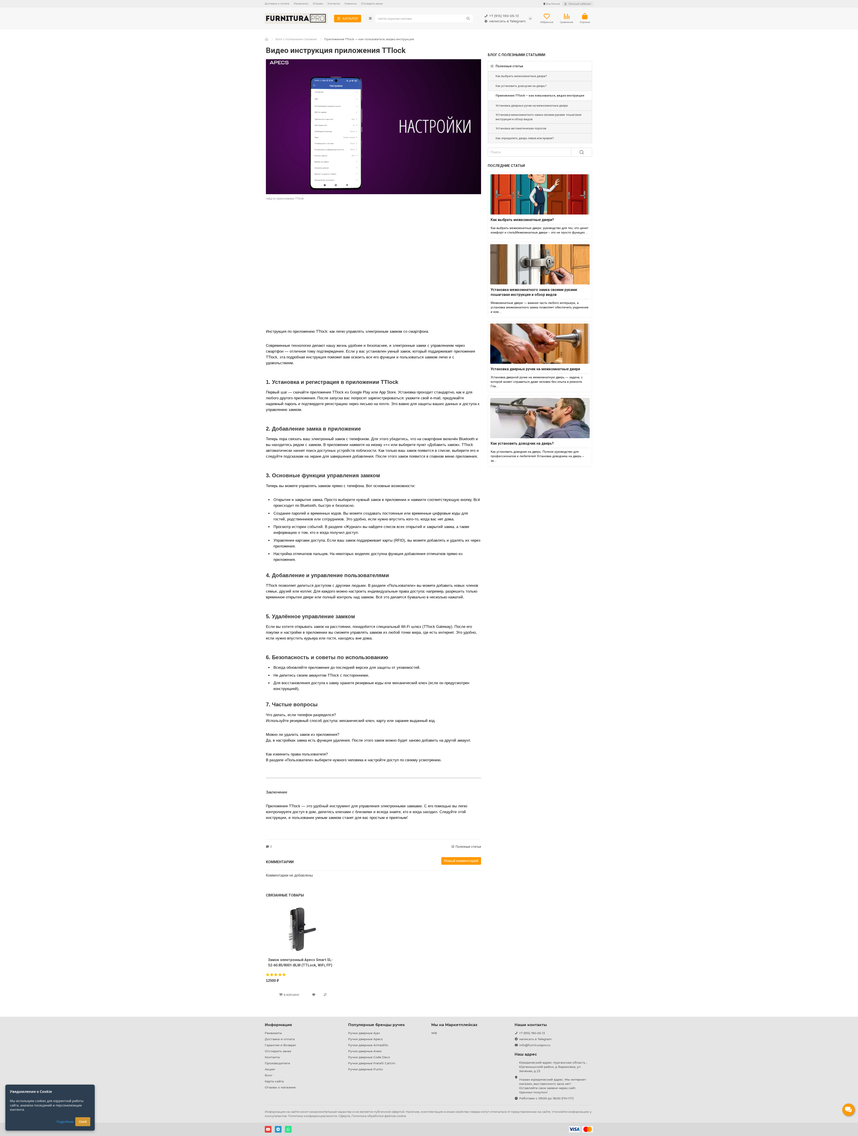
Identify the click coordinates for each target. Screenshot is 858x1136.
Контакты (334, 3)
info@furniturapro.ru (534, 1045)
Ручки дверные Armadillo (368, 1045)
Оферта (344, 1116)
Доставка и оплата (277, 3)
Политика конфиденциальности (312, 1116)
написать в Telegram (507, 21)
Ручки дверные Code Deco (369, 1057)
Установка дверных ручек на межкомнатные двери (532, 105)
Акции (270, 1069)
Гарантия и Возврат (280, 1045)
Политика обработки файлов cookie (378, 1116)
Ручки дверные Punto (365, 1069)
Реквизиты (301, 3)
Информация (278, 1024)
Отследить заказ (372, 3)
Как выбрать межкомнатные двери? (521, 76)
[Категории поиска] (370, 18)
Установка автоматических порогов (521, 128)
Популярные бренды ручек (376, 1024)
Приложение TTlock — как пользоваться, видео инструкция (540, 95)
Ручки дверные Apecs (365, 1039)
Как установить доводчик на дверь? (521, 86)
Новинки (351, 3)
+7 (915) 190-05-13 (504, 16)
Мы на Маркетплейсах (454, 1024)
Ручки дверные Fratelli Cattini (371, 1063)
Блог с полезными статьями (296, 39)
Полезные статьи (468, 846)
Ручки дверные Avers (365, 1051)
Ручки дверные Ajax (364, 1033)
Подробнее (65, 1121)
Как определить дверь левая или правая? (525, 138)
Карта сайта (274, 1081)
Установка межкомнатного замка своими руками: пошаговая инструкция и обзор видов (538, 117)
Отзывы (318, 3)
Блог (268, 1075)
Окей (83, 1121)
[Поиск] (468, 18)
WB (434, 1033)
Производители (277, 1063)
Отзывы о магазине (280, 1087)
